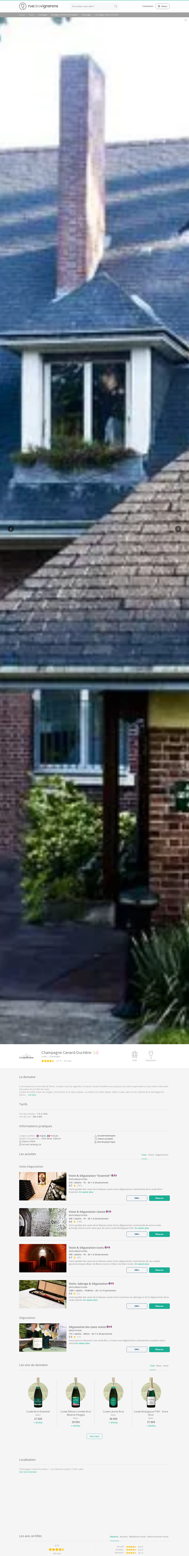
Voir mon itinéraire (28, 1471)
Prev (10, 527)
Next (177, 527)
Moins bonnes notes (158, 1536)
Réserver (159, 1198)
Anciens (124, 1536)
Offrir (137, 1198)
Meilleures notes (137, 1536)
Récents (114, 1536)
